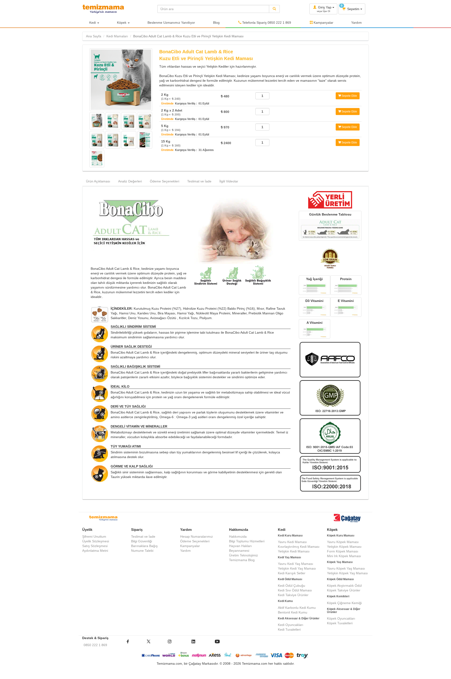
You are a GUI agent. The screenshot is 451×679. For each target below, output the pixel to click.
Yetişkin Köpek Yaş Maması (347, 573)
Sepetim (350, 7)
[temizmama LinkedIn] (193, 645)
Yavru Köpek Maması (343, 542)
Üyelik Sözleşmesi (95, 541)
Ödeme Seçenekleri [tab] (164, 181)
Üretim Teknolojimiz (243, 555)
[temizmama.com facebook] (127, 645)
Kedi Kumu (285, 601)
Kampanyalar (323, 22)
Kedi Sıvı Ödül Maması (295, 590)
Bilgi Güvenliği (141, 541)
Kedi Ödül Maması (290, 579)
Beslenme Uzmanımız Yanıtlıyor (171, 22)
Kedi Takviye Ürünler (293, 595)
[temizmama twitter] (148, 645)
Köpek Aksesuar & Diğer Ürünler (343, 610)
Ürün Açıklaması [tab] (98, 181)
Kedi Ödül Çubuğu (291, 585)
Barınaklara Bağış (144, 546)
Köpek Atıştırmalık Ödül (344, 585)
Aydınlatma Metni (95, 550)
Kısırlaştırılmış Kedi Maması (298, 546)
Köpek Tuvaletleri (340, 623)
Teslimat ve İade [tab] (199, 181)
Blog (216, 22)
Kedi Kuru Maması (290, 535)
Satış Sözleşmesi (95, 546)
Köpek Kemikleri (338, 596)
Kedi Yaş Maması (289, 557)
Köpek (122, 22)
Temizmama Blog (242, 560)
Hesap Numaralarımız (196, 536)
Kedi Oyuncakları (290, 625)
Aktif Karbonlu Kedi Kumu (297, 608)
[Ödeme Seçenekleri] (225, 655)
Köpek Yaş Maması (340, 562)
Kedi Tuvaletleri (289, 629)
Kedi (93, 22)
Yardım (356, 22)
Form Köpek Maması (342, 551)
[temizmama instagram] (169, 645)
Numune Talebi (142, 550)
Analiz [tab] (130, 181)
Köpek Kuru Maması (340, 535)
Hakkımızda (238, 536)
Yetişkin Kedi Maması (294, 551)
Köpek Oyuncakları (341, 618)
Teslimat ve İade (143, 536)
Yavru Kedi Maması (292, 542)
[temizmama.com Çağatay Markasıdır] (348, 518)
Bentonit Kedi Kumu (292, 612)
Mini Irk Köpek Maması (344, 556)
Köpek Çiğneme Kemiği (344, 603)
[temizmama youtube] (217, 645)
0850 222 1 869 (95, 645)
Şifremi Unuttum (94, 536)
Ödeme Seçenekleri (195, 541)
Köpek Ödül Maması (340, 579)
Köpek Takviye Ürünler (343, 590)
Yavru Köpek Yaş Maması (346, 568)
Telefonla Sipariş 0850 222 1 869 (266, 22)
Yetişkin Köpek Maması (344, 546)
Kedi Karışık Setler (291, 573)
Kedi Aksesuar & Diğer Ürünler (298, 618)
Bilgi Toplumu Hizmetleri (246, 541)
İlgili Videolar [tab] (228, 181)
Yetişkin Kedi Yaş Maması (297, 568)
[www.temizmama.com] (116, 9)
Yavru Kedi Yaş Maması (295, 564)
